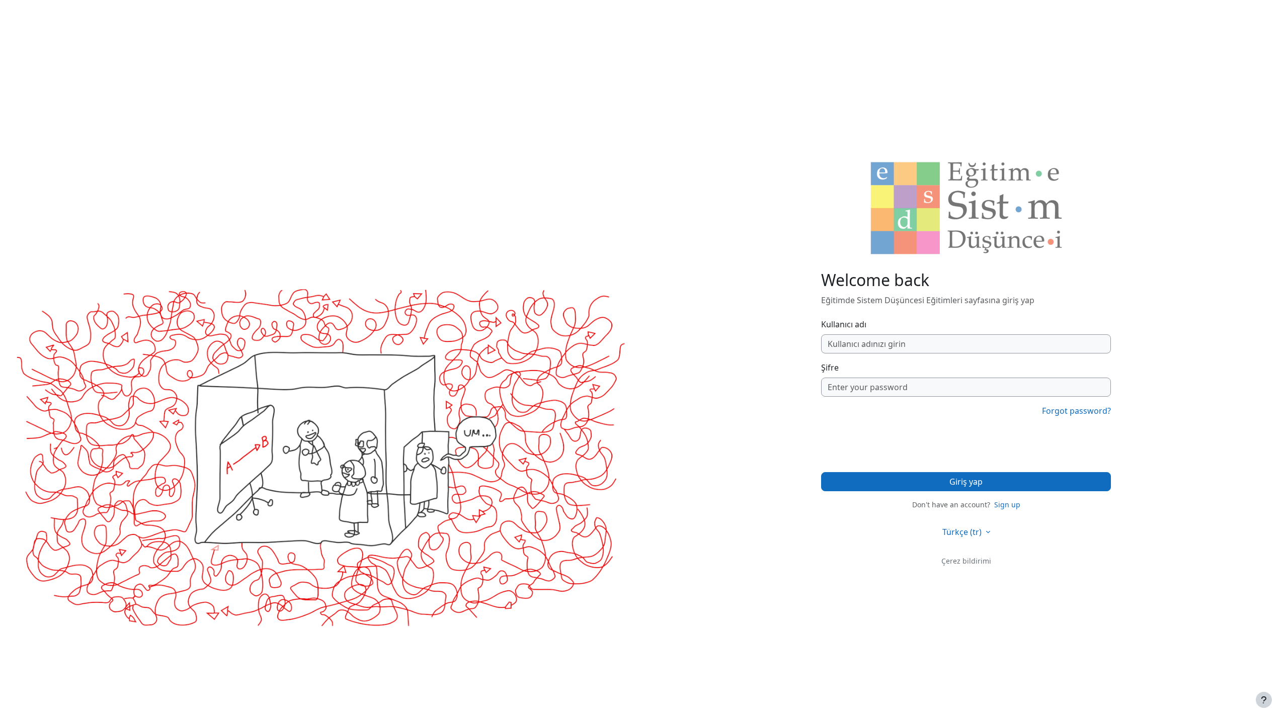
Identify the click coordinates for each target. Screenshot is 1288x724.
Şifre (830, 367)
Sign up (1007, 504)
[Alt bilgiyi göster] (1264, 700)
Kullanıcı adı (843, 324)
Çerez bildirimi (966, 561)
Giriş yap (966, 481)
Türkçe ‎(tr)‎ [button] (963, 531)
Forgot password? (1076, 410)
